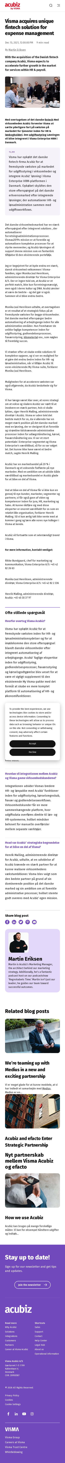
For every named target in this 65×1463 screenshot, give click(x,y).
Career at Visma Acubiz (16, 1349)
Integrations (11, 1336)
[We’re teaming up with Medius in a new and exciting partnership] (32, 1036)
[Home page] (13, 5)
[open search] (51, 5)
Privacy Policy (12, 1395)
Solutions (10, 1331)
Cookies (9, 1400)
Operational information (47, 1353)
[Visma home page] (32, 1429)
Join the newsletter (29, 1284)
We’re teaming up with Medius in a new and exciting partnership (27, 1069)
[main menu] (58, 5)
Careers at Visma (15, 1442)
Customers (10, 1340)
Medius (46, 1088)
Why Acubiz (11, 1327)
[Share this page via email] (34, 922)
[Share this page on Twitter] (21, 922)
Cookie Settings (13, 1404)
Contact (38, 1336)
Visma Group (12, 1437)
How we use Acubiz (24, 1217)
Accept (32, 743)
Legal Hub (40, 1345)
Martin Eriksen (17, 49)
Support (39, 1331)
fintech (49, 119)
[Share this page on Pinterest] (27, 922)
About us (39, 1349)
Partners (9, 1345)
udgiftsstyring (37, 134)
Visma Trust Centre (16, 1447)
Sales (37, 1327)
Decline (32, 752)
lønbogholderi (14, 134)
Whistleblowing (14, 1452)
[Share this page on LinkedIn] (14, 922)
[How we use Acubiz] (32, 1190)
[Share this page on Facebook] (7, 922)
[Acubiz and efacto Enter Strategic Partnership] (32, 1111)
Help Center (41, 1340)
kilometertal (31, 337)
